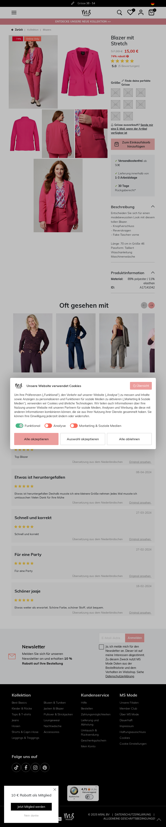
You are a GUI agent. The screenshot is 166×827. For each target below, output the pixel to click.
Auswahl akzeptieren (83, 439)
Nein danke (31, 815)
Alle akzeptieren (36, 439)
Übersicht (143, 386)
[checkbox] (27, 425)
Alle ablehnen (129, 439)
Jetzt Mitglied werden (31, 807)
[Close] (54, 789)
